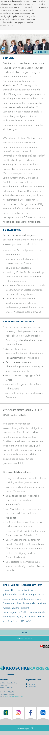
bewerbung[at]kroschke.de (14, 696)
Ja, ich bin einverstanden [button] (44, 6)
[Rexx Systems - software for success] (44, 646)
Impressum (31, 684)
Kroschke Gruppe (22, 728)
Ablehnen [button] (42, 2)
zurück (24, 632)
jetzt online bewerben (24, 638)
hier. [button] (12, 26)
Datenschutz (32, 686)
